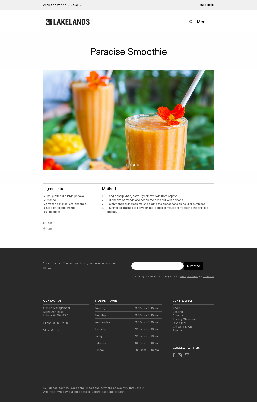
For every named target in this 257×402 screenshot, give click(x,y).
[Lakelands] (68, 22)
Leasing (178, 311)
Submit (251, 28)
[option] (128, 120)
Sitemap (178, 330)
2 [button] (130, 165)
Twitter (50, 229)
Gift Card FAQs (182, 326)
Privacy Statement (189, 276)
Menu (202, 22)
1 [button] (126, 165)
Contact (178, 315)
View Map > (51, 330)
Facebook (44, 229)
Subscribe (207, 4)
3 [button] (134, 165)
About (176, 308)
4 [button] (138, 165)
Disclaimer (208, 276)
